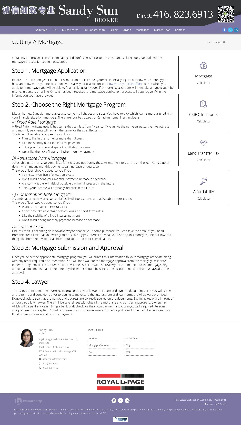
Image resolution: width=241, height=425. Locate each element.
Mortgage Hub (220, 42)
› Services (92, 338)
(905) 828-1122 (51, 367)
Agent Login (221, 399)
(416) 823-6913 (51, 363)
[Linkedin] (236, 30)
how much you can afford (124, 84)
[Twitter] (230, 30)
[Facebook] (224, 30)
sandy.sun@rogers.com (54, 358)
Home (207, 42)
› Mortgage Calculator (98, 345)
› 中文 (127, 352)
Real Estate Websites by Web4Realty (193, 399)
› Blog (127, 345)
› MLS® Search (132, 338)
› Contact (92, 352)
